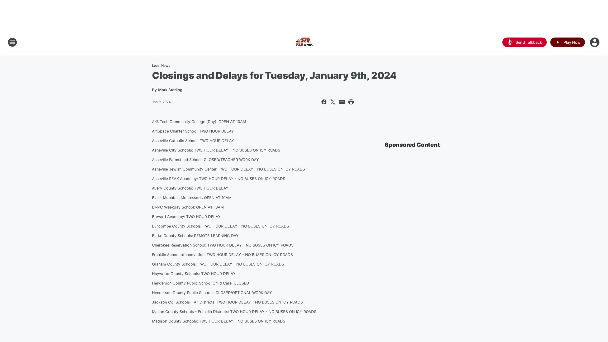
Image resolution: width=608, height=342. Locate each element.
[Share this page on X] (333, 102)
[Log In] (595, 42)
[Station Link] (304, 42)
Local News (161, 65)
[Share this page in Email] (342, 102)
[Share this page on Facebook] (324, 102)
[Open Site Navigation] (12, 42)
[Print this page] (351, 102)
